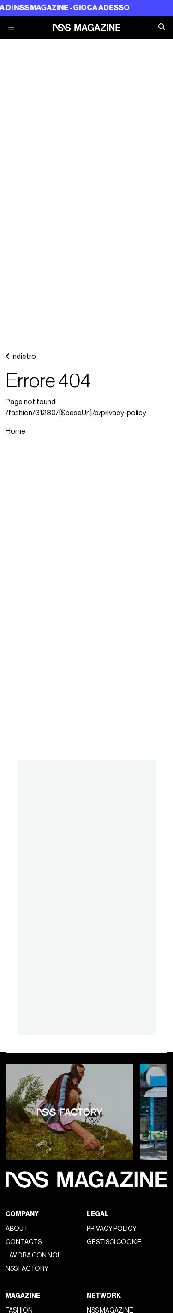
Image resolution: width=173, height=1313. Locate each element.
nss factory (27, 1268)
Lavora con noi (32, 1255)
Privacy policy (112, 1228)
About (17, 1228)
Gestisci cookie (114, 1242)
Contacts (24, 1242)
